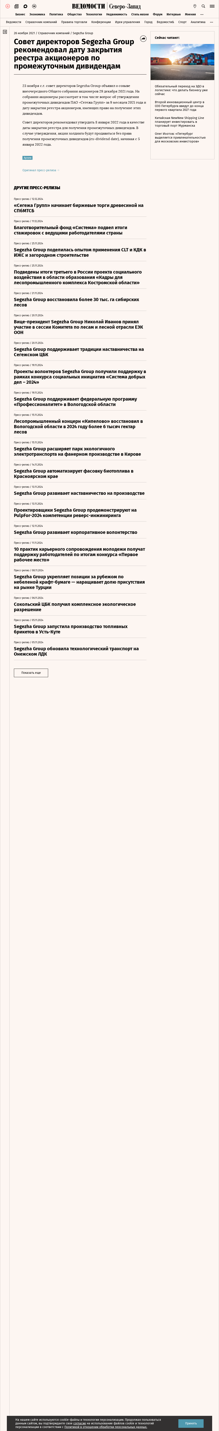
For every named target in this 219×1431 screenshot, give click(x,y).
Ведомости (13, 22)
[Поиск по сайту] (203, 6)
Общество (74, 14)
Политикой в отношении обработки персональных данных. (105, 1427)
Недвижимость (116, 14)
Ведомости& (165, 22)
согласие (79, 1423)
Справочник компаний (41, 22)
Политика (56, 14)
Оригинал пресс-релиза (39, 170)
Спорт (182, 22)
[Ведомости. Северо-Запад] (124, 6)
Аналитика (198, 22)
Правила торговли (74, 22)
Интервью (174, 14)
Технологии (94, 14)
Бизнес (20, 14)
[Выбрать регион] (195, 6)
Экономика (37, 14)
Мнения (190, 14)
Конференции (101, 22)
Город (148, 22)
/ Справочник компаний (52, 33)
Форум (157, 14)
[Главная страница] (88, 6)
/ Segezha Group (81, 33)
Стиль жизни (140, 14)
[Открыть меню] (212, 6)
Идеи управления (127, 22)
